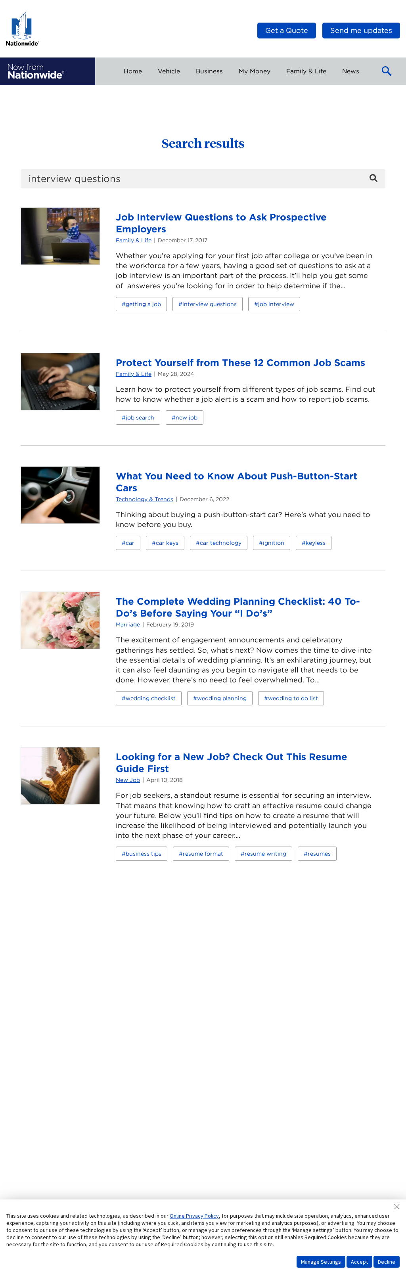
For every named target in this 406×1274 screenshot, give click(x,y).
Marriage (128, 624)
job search (140, 417)
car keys (167, 543)
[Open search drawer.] (387, 71)
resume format (203, 854)
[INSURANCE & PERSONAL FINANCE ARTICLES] (36, 71)
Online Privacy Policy (194, 1215)
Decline (386, 1261)
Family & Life (133, 240)
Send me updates (361, 30)
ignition (273, 543)
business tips (143, 854)
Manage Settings (321, 1261)
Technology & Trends (144, 499)
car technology (220, 543)
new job (186, 417)
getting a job (143, 304)
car (130, 543)
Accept (359, 1261)
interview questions (209, 304)
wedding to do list (293, 698)
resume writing (265, 854)
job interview (276, 304)
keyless (316, 543)
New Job (128, 780)
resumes (319, 854)
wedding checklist (151, 698)
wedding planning (222, 698)
